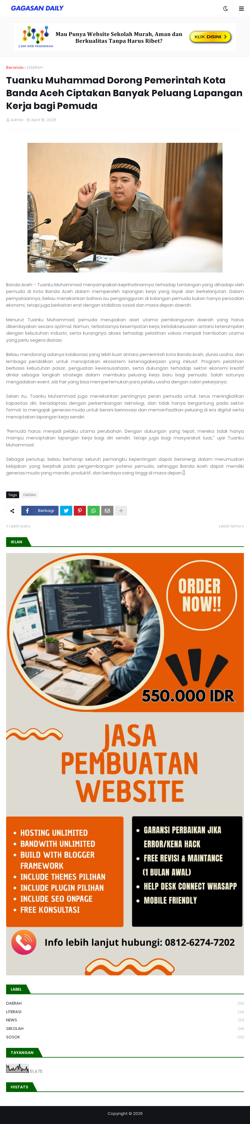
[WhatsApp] (94, 511)
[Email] (107, 511)
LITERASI (125, 1012)
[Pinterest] (80, 511)
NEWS (125, 1020)
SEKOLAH (125, 1028)
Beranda (14, 67)
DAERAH (35, 67)
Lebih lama (230, 526)
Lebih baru (19, 526)
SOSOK (125, 1037)
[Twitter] (66, 511)
